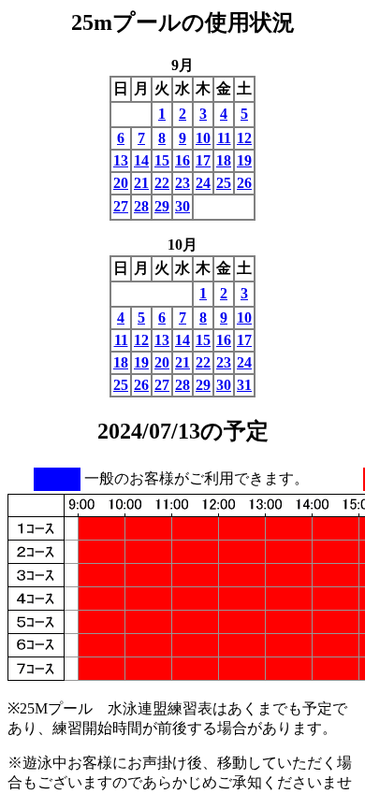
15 (161, 160)
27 (120, 206)
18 (223, 160)
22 (161, 183)
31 (244, 385)
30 (182, 206)
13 (120, 160)
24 (203, 183)
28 (141, 206)
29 (161, 206)
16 (182, 160)
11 (224, 138)
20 (120, 183)
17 (203, 160)
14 (141, 160)
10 (203, 138)
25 (223, 183)
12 (244, 138)
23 (182, 183)
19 (244, 160)
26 (244, 183)
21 (141, 183)
